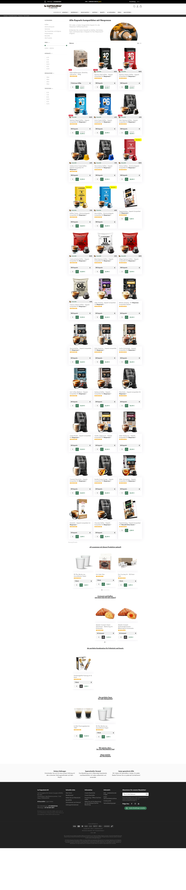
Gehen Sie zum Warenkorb (73, 797)
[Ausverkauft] (103, 637)
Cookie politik (107, 801)
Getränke (47, 29)
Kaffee (46, 24)
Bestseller (47, 35)
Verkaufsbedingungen (110, 803)
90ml (47, 84)
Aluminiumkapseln (49, 26)
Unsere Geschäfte (90, 795)
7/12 (47, 59)
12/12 (47, 68)
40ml (47, 79)
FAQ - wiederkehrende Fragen (110, 793)
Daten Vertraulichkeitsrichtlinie (110, 797)
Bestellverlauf (69, 795)
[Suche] (134, 6)
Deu (138, 1)
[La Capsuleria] (68, 6)
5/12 (47, 92)
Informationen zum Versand (73, 802)
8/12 (47, 62)
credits (94, 832)
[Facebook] (132, 804)
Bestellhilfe (69, 800)
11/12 (47, 66)
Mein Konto (69, 793)
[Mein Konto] (137, 6)
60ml (47, 81)
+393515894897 (57, 1)
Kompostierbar (49, 33)
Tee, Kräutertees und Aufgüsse (53, 31)
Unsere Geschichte (90, 793)
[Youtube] (138, 804)
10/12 (47, 64)
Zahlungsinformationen (72, 805)
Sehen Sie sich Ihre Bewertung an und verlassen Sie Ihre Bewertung (93, 803)
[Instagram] (135, 804)
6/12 (47, 57)
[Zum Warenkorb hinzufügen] (77, 87)
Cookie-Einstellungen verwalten (137, 808)
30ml (47, 77)
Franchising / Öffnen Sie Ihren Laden (93, 798)
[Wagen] (141, 6)
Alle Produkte (48, 38)
